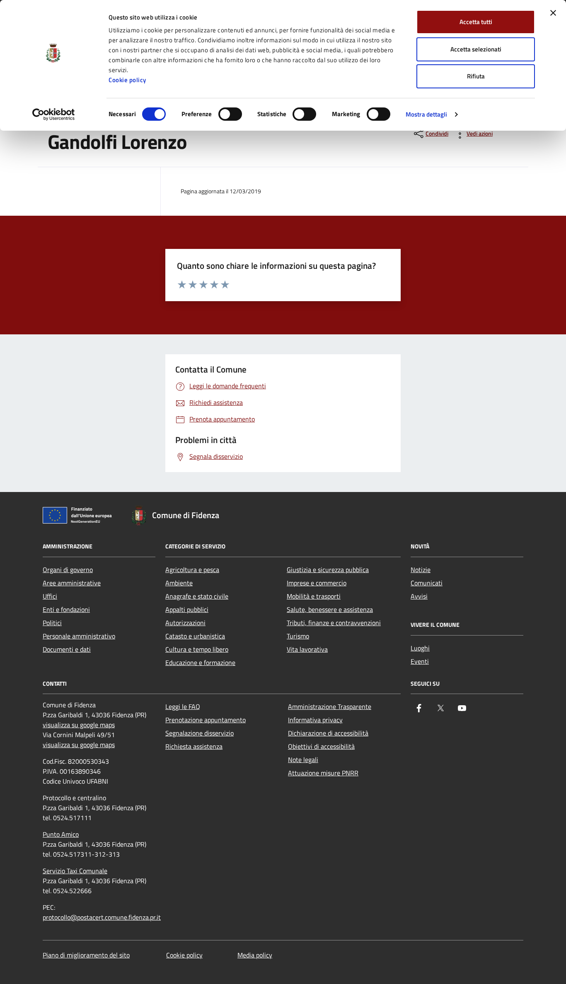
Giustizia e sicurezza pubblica (328, 570)
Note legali (303, 760)
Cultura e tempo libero (196, 649)
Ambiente (179, 583)
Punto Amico (61, 834)
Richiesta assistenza (194, 746)
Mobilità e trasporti (314, 596)
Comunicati (427, 583)
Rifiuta (476, 76)
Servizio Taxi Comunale (75, 871)
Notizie (421, 570)
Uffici (50, 596)
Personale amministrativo (79, 636)
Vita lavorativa (307, 649)
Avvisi (419, 596)
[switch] (230, 114)
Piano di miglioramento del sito (86, 955)
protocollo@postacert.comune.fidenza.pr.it (102, 917)
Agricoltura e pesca (192, 570)
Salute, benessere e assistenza (330, 609)
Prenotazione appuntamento (205, 720)
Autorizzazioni (185, 623)
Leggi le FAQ (182, 706)
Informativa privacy (315, 720)
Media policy (254, 955)
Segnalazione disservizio (199, 733)
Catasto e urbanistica (195, 636)
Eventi (420, 661)
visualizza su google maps (79, 725)
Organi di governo (68, 570)
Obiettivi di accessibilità (321, 746)
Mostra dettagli (426, 114)
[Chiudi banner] (553, 13)
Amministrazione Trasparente (329, 706)
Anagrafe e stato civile (196, 596)
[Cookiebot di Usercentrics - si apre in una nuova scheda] (53, 114)
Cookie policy (127, 80)
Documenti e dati (67, 649)
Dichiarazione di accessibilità (328, 733)
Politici (52, 623)
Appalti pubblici (186, 609)
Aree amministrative (72, 583)
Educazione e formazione (200, 662)
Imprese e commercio (316, 583)
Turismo (298, 636)
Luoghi (420, 648)
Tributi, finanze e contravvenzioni (334, 623)
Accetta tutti (476, 22)
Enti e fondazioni (66, 609)
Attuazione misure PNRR (323, 773)
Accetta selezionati (475, 49)
